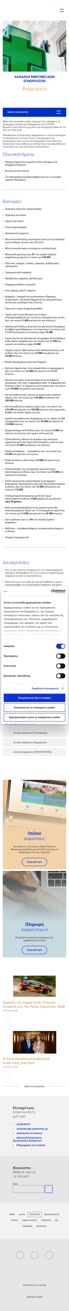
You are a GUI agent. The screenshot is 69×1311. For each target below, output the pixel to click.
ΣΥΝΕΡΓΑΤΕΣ (46, 1220)
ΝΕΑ (56, 1220)
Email (15, 1184)
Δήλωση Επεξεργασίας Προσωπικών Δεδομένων (27, 1139)
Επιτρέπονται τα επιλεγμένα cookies (34, 707)
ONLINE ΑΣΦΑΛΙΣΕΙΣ (52, 1214)
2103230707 (23, 1124)
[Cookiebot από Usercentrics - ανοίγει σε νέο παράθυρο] (51, 591)
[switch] (60, 656)
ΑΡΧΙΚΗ (12, 1214)
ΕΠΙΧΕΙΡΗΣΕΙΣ (34, 1214)
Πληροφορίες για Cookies (31, 1145)
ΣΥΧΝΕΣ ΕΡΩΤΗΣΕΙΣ (29, 1220)
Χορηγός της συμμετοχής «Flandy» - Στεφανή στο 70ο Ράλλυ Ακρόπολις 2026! (34, 1004)
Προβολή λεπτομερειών (45, 688)
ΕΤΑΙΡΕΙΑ (14, 1220)
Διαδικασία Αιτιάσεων (29, 1133)
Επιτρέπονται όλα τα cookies (34, 697)
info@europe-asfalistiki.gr (32, 1128)
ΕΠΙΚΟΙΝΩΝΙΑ (27, 1226)
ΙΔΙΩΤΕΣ (22, 1214)
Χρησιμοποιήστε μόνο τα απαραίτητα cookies (34, 717)
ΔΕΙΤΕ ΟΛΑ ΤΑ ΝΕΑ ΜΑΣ (34, 1087)
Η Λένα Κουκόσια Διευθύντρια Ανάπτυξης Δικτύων (26, 1061)
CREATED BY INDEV (35, 1297)
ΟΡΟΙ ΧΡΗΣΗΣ (41, 1226)
